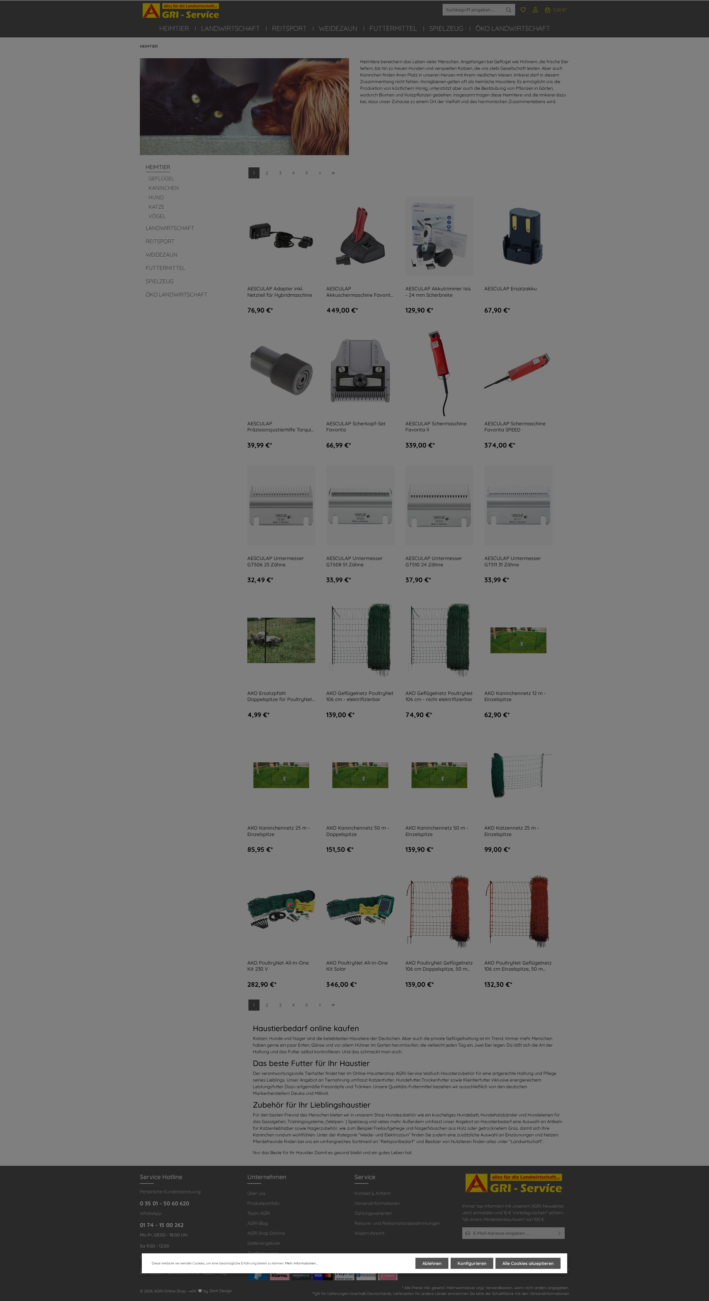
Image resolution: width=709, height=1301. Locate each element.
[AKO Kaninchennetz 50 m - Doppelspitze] (360, 775)
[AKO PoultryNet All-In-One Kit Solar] (360, 910)
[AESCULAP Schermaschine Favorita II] (439, 370)
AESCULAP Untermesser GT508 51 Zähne (354, 561)
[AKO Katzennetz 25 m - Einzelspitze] (518, 775)
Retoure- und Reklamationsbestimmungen (397, 1223)
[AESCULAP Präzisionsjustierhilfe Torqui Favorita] (281, 370)
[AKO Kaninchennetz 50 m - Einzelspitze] (439, 775)
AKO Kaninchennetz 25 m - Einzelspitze (278, 831)
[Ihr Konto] (535, 9)
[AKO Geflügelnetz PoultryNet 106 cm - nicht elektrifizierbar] (439, 640)
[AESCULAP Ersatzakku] (518, 236)
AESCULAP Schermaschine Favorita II (436, 427)
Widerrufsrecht (369, 1233)
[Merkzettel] (523, 9)
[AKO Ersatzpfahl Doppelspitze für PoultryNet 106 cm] (281, 640)
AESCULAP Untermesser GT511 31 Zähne (512, 561)
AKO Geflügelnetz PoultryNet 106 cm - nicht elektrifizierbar (439, 696)
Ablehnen (431, 1263)
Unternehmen (266, 1177)
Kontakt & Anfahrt (372, 1193)
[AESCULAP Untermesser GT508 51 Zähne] (360, 505)
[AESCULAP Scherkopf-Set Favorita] (360, 370)
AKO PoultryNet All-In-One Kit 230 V (278, 966)
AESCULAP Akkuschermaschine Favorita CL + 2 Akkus (360, 292)
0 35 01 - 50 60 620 (164, 1203)
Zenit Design (220, 1290)
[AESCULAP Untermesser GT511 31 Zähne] (518, 505)
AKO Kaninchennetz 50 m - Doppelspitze (357, 831)
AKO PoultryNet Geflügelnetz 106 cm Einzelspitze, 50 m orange (518, 966)
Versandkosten (498, 1287)
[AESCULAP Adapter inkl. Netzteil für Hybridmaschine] (281, 236)
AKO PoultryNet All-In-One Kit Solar (357, 966)
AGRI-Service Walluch (418, 1073)
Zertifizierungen (263, 1253)
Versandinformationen (377, 1203)
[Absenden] (559, 1233)
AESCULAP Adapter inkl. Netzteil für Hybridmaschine (279, 292)
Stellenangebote (263, 1243)
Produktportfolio (263, 1203)
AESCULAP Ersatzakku (510, 289)
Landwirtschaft (526, 1141)
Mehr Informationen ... (301, 1263)
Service (364, 1177)
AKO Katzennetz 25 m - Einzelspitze (511, 831)
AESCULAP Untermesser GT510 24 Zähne (433, 561)
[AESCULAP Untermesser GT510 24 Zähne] (439, 505)
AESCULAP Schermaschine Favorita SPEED (515, 427)
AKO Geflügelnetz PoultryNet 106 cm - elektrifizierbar (360, 696)
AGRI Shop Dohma (266, 1233)
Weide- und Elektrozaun (384, 1135)
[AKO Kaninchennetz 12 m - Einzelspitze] (518, 640)
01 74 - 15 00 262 (162, 1224)
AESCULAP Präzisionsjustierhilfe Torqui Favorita (279, 427)
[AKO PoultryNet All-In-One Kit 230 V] (281, 910)
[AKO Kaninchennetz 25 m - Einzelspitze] (281, 775)
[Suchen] (508, 10)
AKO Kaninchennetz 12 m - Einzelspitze (515, 696)
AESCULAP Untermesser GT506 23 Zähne (275, 561)
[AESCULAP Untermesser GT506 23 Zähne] (281, 505)
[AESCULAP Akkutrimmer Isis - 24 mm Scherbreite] (439, 236)
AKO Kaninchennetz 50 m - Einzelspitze (436, 831)
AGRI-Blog (257, 1223)
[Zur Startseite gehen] (181, 10)
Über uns (256, 1193)
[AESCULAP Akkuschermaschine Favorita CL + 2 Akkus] (360, 236)
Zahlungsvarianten (373, 1213)
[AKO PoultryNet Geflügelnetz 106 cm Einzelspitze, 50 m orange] (518, 910)
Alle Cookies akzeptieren (528, 1263)
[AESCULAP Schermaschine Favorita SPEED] (518, 370)
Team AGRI (258, 1213)
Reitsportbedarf (397, 1141)
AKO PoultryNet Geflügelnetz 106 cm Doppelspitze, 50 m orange (439, 966)
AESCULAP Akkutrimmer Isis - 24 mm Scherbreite (438, 292)
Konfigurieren (472, 1263)
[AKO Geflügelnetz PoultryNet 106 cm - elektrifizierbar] (360, 640)
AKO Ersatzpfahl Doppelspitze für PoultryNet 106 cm (279, 696)
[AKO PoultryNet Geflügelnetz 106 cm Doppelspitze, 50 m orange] (439, 910)
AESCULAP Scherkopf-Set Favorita (356, 427)
